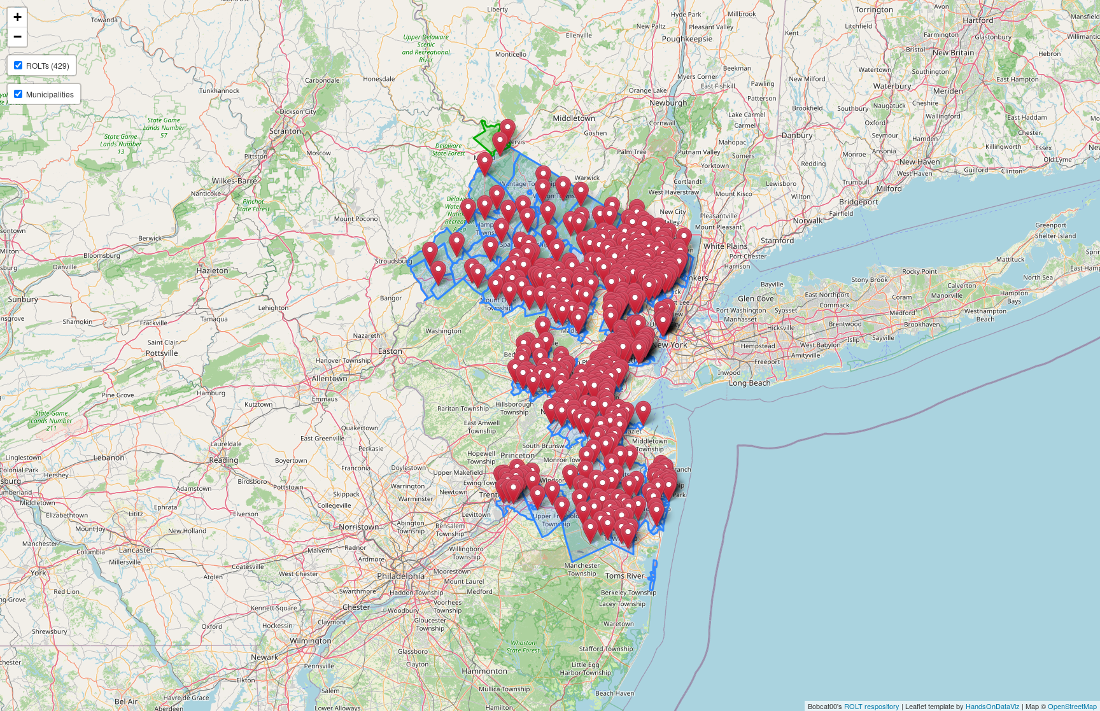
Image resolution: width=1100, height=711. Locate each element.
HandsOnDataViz (993, 706)
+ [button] (17, 17)
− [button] (17, 37)
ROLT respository (871, 706)
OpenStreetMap (1072, 706)
